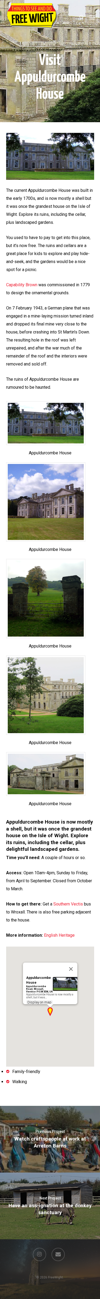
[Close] (71, 969)
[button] (92, 17)
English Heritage (59, 935)
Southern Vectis (68, 904)
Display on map (39, 1002)
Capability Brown (21, 284)
